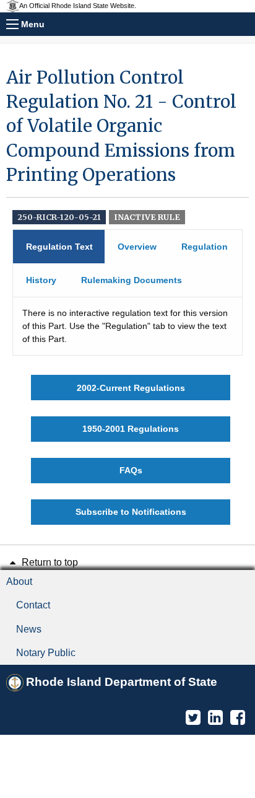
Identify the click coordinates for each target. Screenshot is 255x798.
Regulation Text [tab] (59, 247)
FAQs (130, 470)
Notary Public (46, 652)
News (28, 629)
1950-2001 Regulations (130, 429)
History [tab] (41, 280)
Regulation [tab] (204, 247)
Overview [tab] (137, 247)
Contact (33, 605)
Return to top (48, 562)
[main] (127, 295)
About (19, 581)
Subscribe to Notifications (131, 512)
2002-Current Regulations (131, 388)
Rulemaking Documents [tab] (131, 280)
